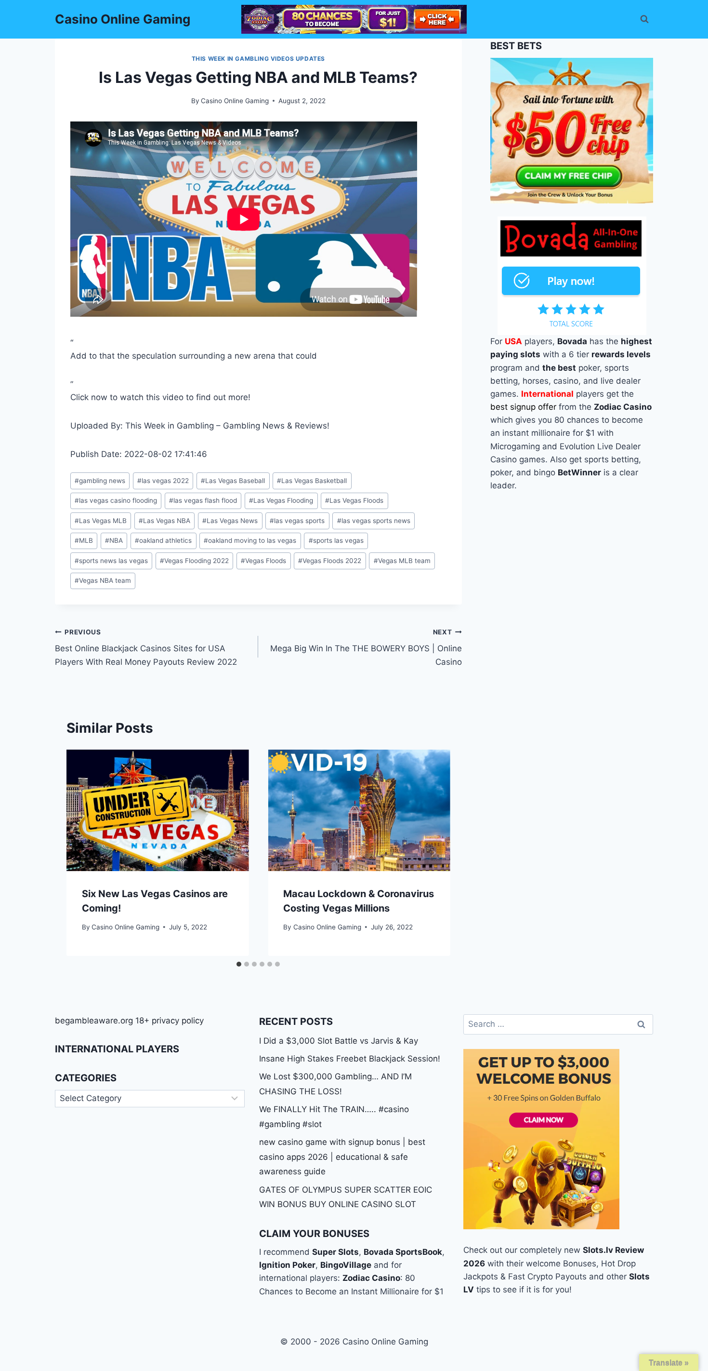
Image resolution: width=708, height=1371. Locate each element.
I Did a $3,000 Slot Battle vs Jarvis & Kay (338, 1041)
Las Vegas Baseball (233, 480)
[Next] (433, 853)
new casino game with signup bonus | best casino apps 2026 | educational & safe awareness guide (342, 1156)
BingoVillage (345, 1265)
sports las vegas (336, 540)
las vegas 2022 (163, 480)
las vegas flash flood (203, 500)
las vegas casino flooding (116, 500)
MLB (84, 540)
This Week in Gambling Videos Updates (258, 58)
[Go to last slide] (83, 853)
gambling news (100, 480)
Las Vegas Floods (354, 500)
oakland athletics (163, 540)
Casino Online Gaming (235, 101)
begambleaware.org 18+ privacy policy (129, 1020)
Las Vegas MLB (101, 520)
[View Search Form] (644, 19)
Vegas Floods (263, 561)
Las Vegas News (230, 520)
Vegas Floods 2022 (329, 561)
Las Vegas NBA (164, 520)
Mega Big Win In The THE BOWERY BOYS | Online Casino (365, 647)
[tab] (238, 964)
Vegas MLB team (402, 561)
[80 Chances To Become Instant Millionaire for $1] (354, 19)
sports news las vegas (111, 561)
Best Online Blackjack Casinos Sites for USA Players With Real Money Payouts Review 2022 (146, 647)
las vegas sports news (373, 520)
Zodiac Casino (371, 1278)
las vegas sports (297, 520)
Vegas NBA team (103, 580)
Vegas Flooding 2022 (194, 561)
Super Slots (335, 1252)
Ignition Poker (287, 1265)
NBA (114, 540)
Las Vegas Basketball (312, 480)
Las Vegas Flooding (281, 500)
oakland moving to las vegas (250, 540)
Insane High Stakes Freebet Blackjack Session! (349, 1058)
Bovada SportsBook (403, 1252)
